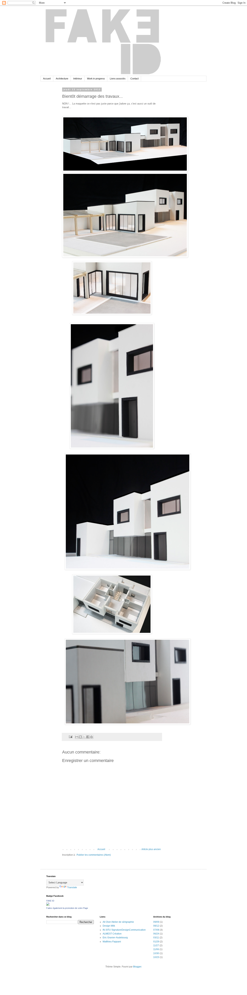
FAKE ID (50, 901)
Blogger (137, 966)
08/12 (156, 925)
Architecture (62, 78)
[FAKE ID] (47, 904)
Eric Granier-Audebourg (115, 937)
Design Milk (109, 925)
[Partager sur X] (84, 737)
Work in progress (96, 78)
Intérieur (77, 78)
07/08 (156, 929)
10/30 (156, 953)
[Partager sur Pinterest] (91, 737)
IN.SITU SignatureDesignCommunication (124, 929)
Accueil (47, 78)
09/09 (156, 922)
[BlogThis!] (80, 737)
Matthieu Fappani (112, 941)
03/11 (156, 937)
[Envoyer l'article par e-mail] (70, 737)
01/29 (156, 941)
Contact (134, 78)
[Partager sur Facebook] (88, 737)
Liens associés (117, 78)
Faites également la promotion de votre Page (67, 908)
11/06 (156, 949)
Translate (72, 887)
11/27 (156, 945)
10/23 (156, 957)
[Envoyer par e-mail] (77, 737)
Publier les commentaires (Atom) (94, 855)
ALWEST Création (112, 933)
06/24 (156, 933)
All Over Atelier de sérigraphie (118, 922)
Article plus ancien (151, 849)
